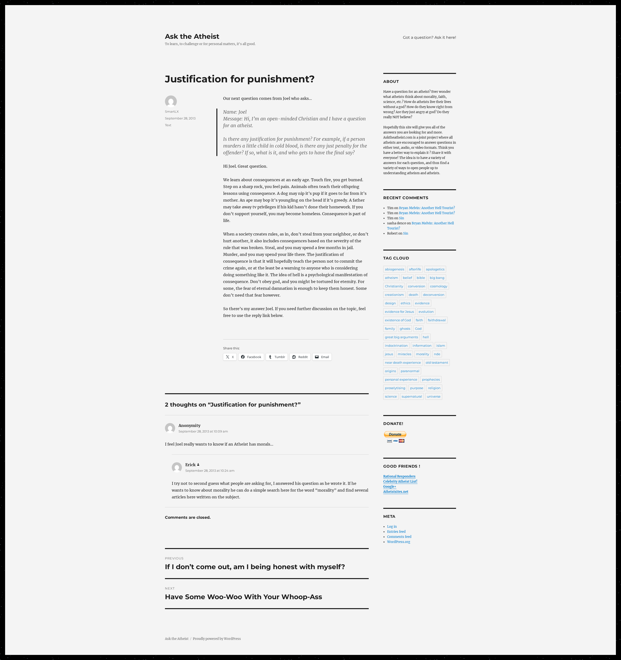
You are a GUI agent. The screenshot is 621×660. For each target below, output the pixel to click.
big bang (437, 278)
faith (419, 320)
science (391, 396)
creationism (394, 295)
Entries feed (396, 532)
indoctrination (396, 345)
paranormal (410, 371)
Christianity (394, 286)
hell (426, 337)
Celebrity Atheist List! (400, 481)
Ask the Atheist (192, 36)
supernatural (412, 396)
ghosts (405, 328)
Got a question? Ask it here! (429, 37)
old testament (437, 362)
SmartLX (172, 111)
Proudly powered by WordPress (217, 639)
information (422, 345)
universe (434, 396)
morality (422, 354)
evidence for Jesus (399, 312)
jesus (389, 354)
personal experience (401, 379)
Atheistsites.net (395, 492)
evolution (426, 312)
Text (168, 125)
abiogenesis (394, 269)
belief (407, 278)
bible (421, 278)
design (390, 303)
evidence (422, 303)
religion (434, 388)
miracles (404, 354)
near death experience (403, 362)
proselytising (395, 388)
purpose (416, 388)
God (418, 328)
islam (440, 345)
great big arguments (401, 337)
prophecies (431, 379)
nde (437, 354)
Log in (392, 527)
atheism (391, 278)
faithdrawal (437, 320)
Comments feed (399, 537)
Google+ (389, 487)
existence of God (398, 320)
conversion (416, 286)
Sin (401, 218)
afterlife (415, 269)
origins (390, 371)
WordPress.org (398, 542)
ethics (405, 303)
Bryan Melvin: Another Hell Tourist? (427, 208)
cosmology (438, 286)
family (390, 328)
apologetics (435, 269)
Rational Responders (399, 476)
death (413, 295)
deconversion (433, 295)
